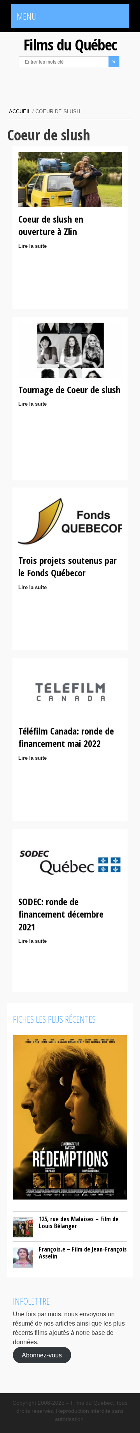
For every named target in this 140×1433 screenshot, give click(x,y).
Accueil (20, 111)
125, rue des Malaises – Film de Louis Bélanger (79, 1222)
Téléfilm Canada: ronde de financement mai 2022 (66, 737)
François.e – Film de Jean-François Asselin (83, 1252)
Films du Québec (70, 44)
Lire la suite (32, 246)
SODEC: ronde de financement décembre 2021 (60, 914)
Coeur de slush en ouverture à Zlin (50, 225)
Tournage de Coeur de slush (69, 389)
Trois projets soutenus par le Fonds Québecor (67, 566)
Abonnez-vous (42, 1355)
